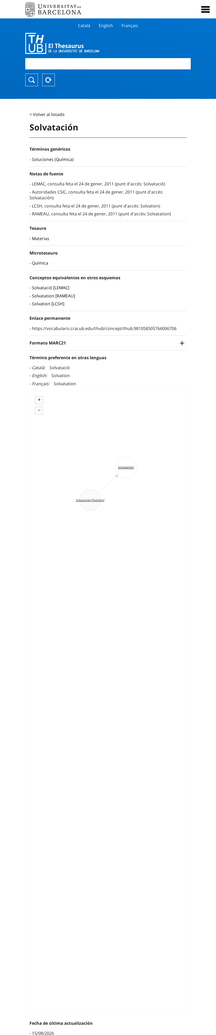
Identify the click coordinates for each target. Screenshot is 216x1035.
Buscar (31, 80)
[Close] (205, 9)
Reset (48, 80)
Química (40, 263)
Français (129, 25)
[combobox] (108, 63)
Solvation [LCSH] (48, 304)
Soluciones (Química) (52, 159)
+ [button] (39, 399)
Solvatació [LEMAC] (50, 288)
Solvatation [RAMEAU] (53, 296)
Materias (40, 238)
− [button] (39, 410)
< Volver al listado (47, 114)
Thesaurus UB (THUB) (83, 43)
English (106, 25)
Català (84, 25)
